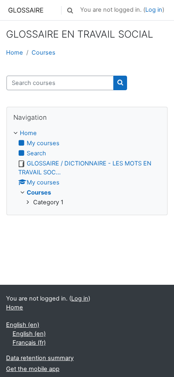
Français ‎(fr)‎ (29, 342)
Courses (43, 52)
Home (14, 52)
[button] (70, 10)
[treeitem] (87, 168)
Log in (153, 9)
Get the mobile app (32, 369)
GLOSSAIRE (26, 10)
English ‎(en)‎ (22, 324)
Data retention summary (40, 358)
